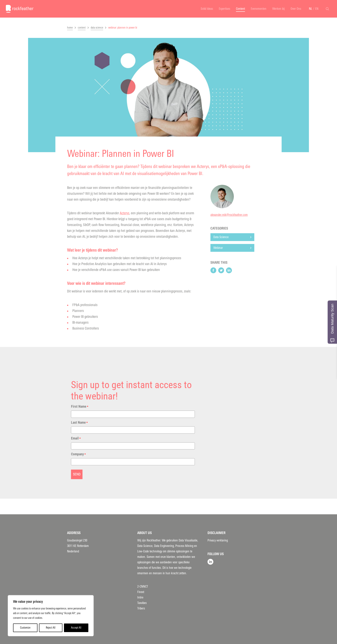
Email (76, 438)
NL (310, 9)
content (82, 27)
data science (97, 27)
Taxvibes (142, 603)
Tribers (141, 608)
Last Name (79, 422)
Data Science (221, 237)
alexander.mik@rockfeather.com (229, 215)
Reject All (50, 627)
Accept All (76, 627)
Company (78, 454)
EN (316, 9)
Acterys (124, 213)
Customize (25, 627)
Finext (140, 592)
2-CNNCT (142, 586)
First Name (79, 406)
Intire (140, 597)
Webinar (218, 248)
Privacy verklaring (218, 540)
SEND (77, 474)
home (70, 27)
